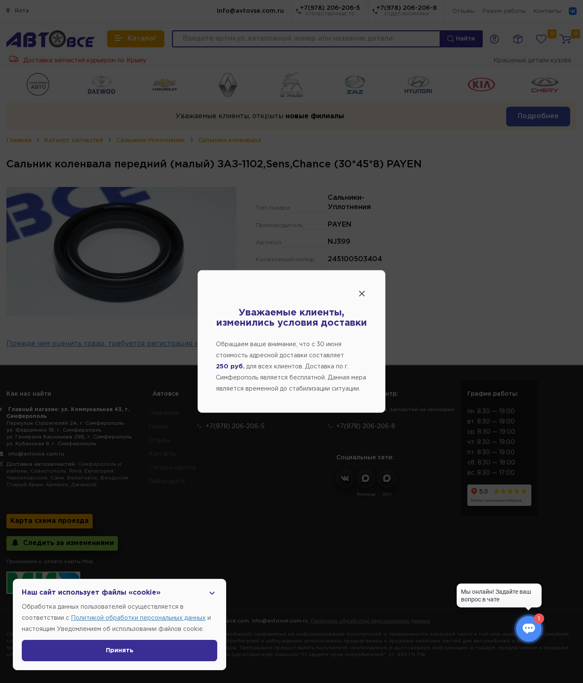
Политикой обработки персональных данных (138, 618)
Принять (120, 650)
